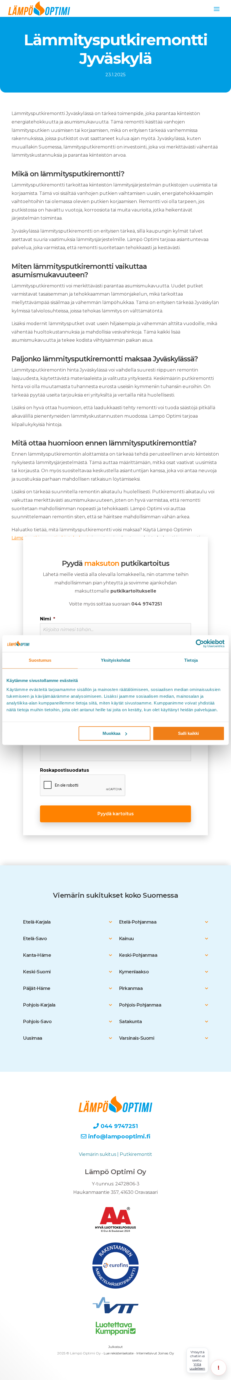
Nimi (47, 619)
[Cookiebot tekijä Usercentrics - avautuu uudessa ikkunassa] (200, 643)
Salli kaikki (188, 733)
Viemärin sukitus (97, 1154)
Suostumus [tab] (40, 660)
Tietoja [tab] (191, 660)
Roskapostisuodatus (64, 770)
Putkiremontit (136, 1154)
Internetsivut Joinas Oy (155, 1353)
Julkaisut (115, 1347)
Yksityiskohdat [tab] (115, 660)
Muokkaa (111, 733)
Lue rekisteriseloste (119, 1353)
